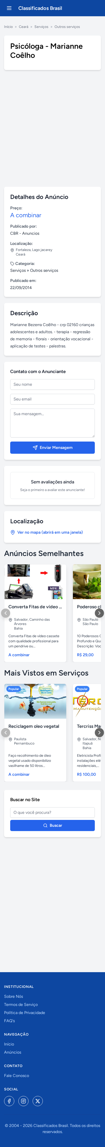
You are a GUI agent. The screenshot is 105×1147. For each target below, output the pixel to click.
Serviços (41, 27)
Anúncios (12, 1052)
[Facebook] (9, 1101)
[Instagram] (23, 1101)
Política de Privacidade (24, 1012)
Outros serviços (67, 27)
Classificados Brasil (40, 8)
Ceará (23, 27)
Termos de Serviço (21, 1004)
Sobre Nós (13, 996)
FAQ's (9, 1020)
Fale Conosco (16, 1075)
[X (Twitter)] (38, 1101)
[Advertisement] (52, 128)
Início (8, 27)
